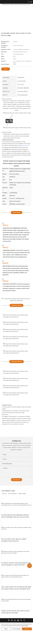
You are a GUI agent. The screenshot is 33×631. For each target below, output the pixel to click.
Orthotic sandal (22, 493)
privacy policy (24, 625)
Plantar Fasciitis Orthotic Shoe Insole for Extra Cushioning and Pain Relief (15, 612)
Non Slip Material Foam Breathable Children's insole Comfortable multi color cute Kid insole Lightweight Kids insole (15, 516)
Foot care (4, 493)
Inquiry (5, 69)
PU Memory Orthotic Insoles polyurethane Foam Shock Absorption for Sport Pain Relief (16, 564)
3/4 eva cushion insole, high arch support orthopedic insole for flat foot (13, 540)
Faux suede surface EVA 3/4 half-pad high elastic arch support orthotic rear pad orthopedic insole (16, 588)
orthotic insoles (25, 145)
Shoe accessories (12, 493)
